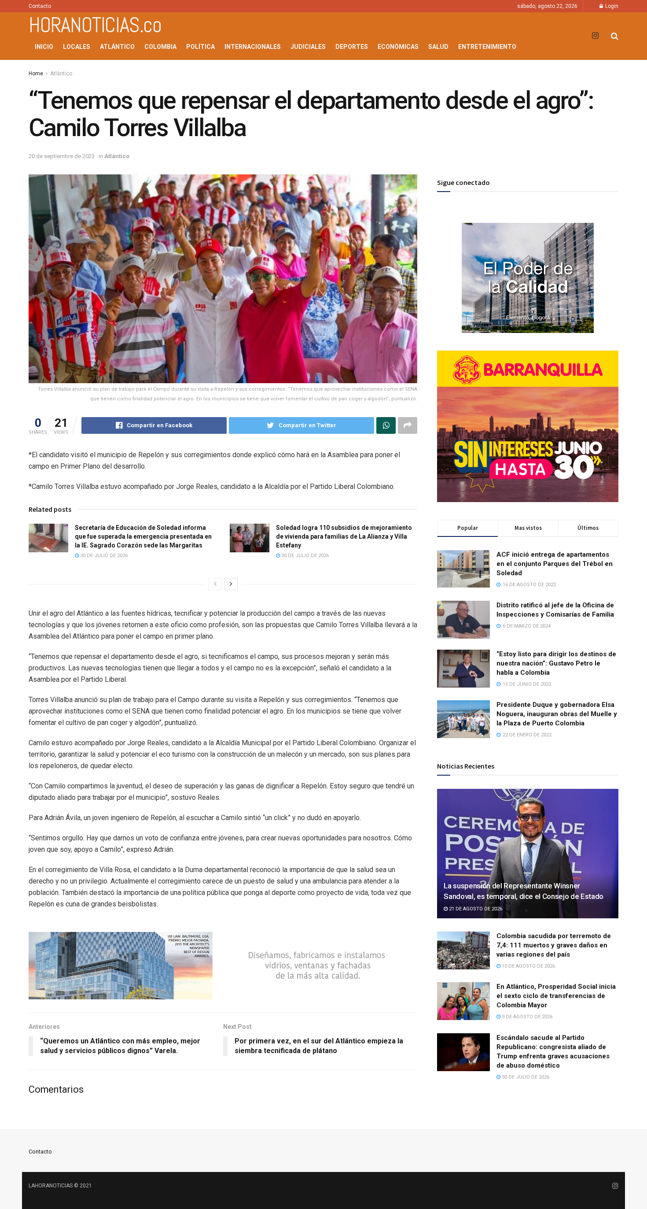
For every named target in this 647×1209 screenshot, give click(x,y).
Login (611, 6)
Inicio (44, 46)
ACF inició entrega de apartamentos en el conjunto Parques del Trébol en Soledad (554, 564)
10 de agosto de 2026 (527, 966)
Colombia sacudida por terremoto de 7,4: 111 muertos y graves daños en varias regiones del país (553, 945)
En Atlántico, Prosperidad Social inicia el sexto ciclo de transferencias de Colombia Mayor (556, 996)
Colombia (160, 46)
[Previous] (215, 584)
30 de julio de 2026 (103, 555)
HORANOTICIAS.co (95, 25)
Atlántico (117, 46)
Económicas (398, 46)
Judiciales (308, 46)
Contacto (40, 6)
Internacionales (252, 46)
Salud (438, 46)
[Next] (231, 584)
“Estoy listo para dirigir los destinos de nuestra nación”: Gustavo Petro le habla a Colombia (556, 663)
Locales (76, 46)
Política (200, 46)
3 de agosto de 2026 (526, 1017)
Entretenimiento (487, 46)
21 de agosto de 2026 (475, 909)
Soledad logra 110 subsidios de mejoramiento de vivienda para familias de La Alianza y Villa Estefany (344, 536)
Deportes (351, 46)
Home (36, 73)
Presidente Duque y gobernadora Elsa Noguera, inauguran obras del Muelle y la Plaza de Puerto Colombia (556, 714)
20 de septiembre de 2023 (62, 156)
